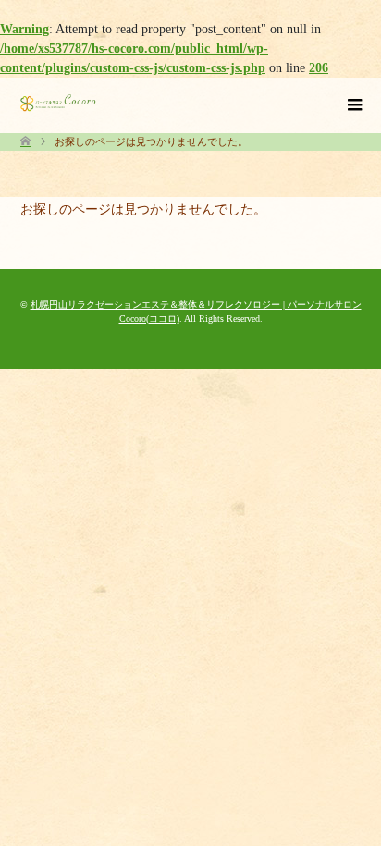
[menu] (353, 105)
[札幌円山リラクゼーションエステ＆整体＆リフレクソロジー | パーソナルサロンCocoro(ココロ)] (58, 102)
